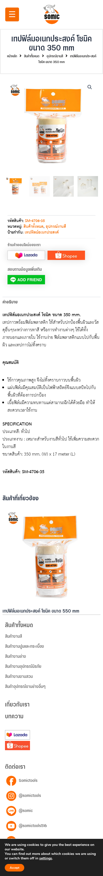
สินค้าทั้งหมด (32, 56)
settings (45, 858)
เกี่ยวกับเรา (17, 705)
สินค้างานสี (13, 636)
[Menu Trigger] (12, 14)
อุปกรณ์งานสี (54, 56)
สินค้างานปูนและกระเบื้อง (24, 646)
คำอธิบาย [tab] (10, 302)
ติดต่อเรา (15, 767)
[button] (89, 87)
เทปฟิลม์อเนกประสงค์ (42, 232)
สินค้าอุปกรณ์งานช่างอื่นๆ (25, 686)
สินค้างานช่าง (15, 656)
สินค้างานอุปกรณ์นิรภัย (23, 666)
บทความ (14, 716)
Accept (14, 868)
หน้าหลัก (12, 56)
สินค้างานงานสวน (19, 676)
